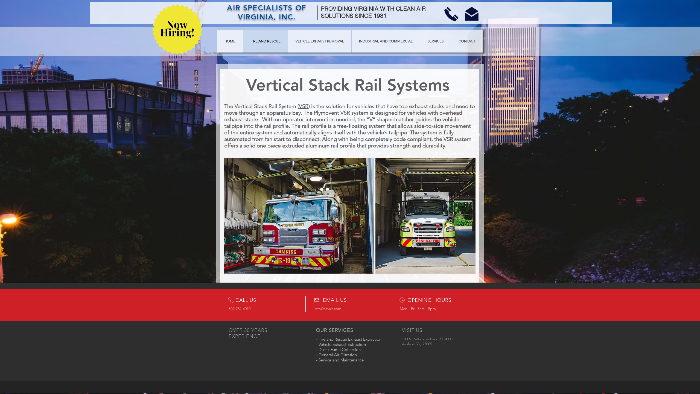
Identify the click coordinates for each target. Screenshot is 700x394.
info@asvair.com (327, 308)
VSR (303, 106)
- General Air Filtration (336, 354)
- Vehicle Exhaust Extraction (341, 344)
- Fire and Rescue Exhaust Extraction (348, 339)
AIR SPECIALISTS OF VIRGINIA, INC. (266, 12)
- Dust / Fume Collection (338, 349)
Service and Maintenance (340, 360)
